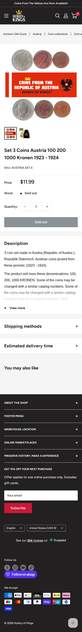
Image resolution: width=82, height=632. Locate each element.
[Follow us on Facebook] (7, 568)
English (11, 528)
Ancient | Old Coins (14, 34)
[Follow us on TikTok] (31, 568)
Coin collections (58, 34)
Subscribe (18, 508)
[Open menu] (6, 15)
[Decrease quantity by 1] (24, 206)
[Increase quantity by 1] (47, 206)
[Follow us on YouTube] (23, 568)
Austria (37, 34)
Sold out (41, 222)
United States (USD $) (42, 528)
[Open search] (57, 15)
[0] (74, 15)
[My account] (66, 15)
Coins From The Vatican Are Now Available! (41, 3)
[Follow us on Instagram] (15, 568)
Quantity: (11, 206)
